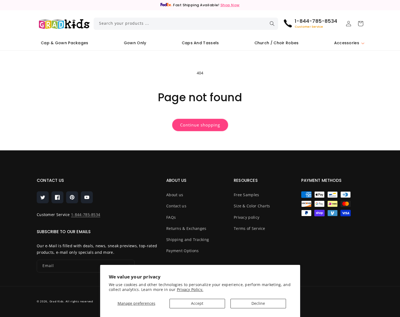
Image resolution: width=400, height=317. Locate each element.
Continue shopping (200, 125)
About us (174, 194)
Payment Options (182, 250)
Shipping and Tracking (187, 239)
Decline (258, 303)
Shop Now (230, 5)
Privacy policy (246, 217)
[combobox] (186, 24)
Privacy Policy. (190, 289)
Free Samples (246, 194)
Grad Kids (57, 301)
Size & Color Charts (252, 205)
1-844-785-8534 (85, 214)
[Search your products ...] (272, 24)
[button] (346, 43)
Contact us (176, 205)
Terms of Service (249, 228)
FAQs (171, 217)
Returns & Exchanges (186, 228)
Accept (197, 303)
